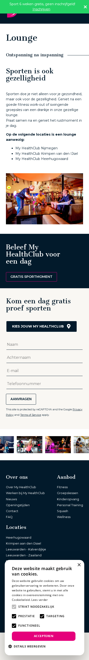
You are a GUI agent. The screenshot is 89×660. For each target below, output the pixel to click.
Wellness (63, 517)
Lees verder (39, 600)
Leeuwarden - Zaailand (24, 555)
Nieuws (11, 499)
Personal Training (70, 505)
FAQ (9, 517)
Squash (62, 511)
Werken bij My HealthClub (25, 493)
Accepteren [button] (43, 636)
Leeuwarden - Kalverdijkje (26, 549)
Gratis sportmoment (31, 277)
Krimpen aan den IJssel (23, 543)
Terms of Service (30, 414)
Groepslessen (67, 493)
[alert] (44, 607)
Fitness (62, 487)
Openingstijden (18, 505)
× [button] (79, 565)
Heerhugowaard (18, 537)
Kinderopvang (68, 499)
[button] (29, 646)
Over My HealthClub (21, 487)
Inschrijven (41, 9)
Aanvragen (21, 399)
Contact (12, 511)
